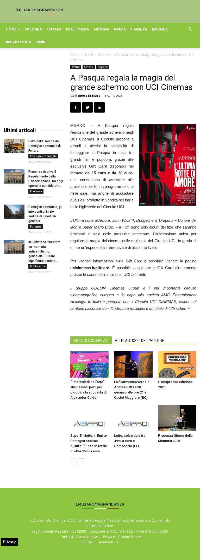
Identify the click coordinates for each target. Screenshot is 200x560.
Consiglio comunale (43, 156)
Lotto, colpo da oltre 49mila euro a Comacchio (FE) (130, 441)
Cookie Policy (129, 536)
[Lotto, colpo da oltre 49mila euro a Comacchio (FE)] (133, 418)
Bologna (33, 29)
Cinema (103, 54)
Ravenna (160, 29)
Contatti (66, 536)
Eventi (88, 54)
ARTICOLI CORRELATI (91, 341)
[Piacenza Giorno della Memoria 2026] (177, 418)
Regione (103, 67)
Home (11, 29)
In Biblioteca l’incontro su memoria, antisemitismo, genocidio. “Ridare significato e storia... (44, 251)
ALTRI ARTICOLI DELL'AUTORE (139, 341)
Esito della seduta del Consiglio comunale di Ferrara (44, 145)
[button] (190, 29)
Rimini (41, 41)
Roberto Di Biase (87, 95)
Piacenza (138, 29)
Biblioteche (37, 266)
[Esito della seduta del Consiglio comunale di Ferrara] (14, 146)
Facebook (105, 542)
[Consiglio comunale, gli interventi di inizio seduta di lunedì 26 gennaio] (14, 212)
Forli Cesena (77, 29)
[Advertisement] (33, 91)
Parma (120, 29)
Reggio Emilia (18, 41)
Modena (101, 29)
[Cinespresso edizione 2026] (177, 364)
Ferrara (54, 29)
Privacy (109, 536)
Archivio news (87, 536)
